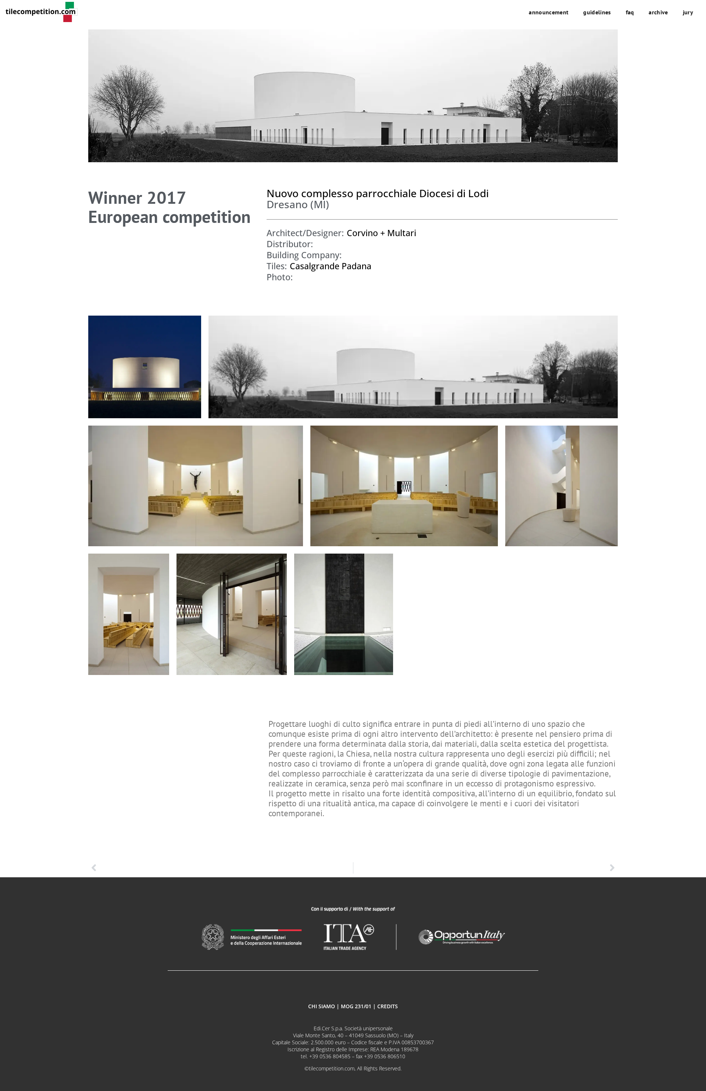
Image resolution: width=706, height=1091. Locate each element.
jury (688, 12)
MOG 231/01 (356, 1006)
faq (630, 12)
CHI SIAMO (321, 1006)
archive (658, 12)
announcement (548, 12)
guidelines (597, 12)
